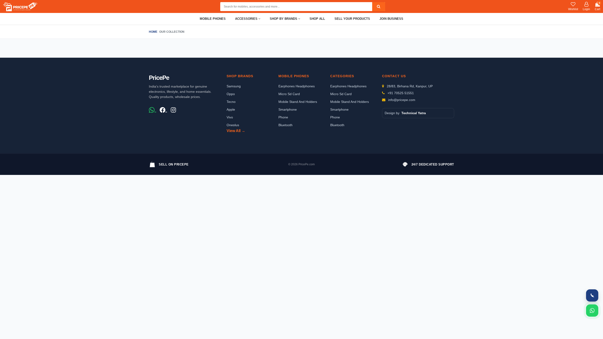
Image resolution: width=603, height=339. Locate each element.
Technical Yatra (413, 113)
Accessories (246, 18)
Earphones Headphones (296, 86)
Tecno (231, 102)
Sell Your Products (352, 18)
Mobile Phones (213, 18)
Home (153, 31)
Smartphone (287, 109)
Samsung (234, 86)
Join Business (391, 18)
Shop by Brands (284, 18)
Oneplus (233, 125)
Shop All (317, 18)
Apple (231, 109)
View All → (236, 131)
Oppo (231, 94)
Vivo (230, 117)
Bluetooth (285, 125)
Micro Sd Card (289, 94)
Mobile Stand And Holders (297, 102)
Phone (283, 117)
